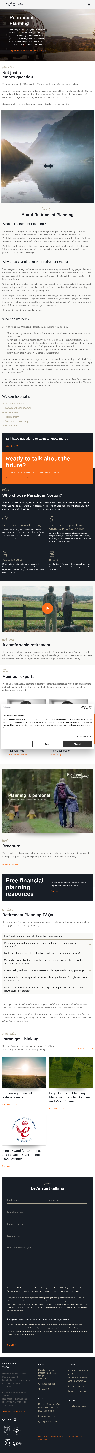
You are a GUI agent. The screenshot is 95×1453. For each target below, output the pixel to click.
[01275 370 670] (39, 1384)
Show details (82, 737)
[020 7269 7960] (69, 1386)
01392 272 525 (48, 1416)
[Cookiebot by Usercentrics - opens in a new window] (82, 707)
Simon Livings (59, 750)
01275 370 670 (48, 1384)
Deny (47, 744)
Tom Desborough (18, 750)
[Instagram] (3, 1419)
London (71, 1364)
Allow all (77, 744)
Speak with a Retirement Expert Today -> (28, 50)
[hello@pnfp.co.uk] (69, 1406)
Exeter (41, 1398)
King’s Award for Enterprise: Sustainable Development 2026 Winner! (22, 1155)
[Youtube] (9, 1419)
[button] (89, 4)
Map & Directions (49, 1389)
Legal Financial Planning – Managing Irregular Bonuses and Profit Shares (70, 1097)
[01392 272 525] (39, 1416)
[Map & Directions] (39, 1389)
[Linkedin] (15, 1419)
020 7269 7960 (78, 1386)
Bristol (41, 1364)
